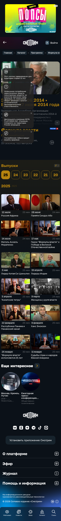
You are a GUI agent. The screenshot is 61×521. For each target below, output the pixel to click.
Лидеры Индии (39, 273)
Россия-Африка (9, 215)
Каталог (21, 52)
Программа (37, 52)
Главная (8, 52)
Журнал (10, 473)
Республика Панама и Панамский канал (13, 327)
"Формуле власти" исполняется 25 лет (12, 356)
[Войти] (47, 43)
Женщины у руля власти (44, 299)
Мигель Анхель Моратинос (9, 243)
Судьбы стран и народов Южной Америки (44, 356)
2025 (14, 186)
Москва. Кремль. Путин (10, 394)
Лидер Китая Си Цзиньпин (15, 273)
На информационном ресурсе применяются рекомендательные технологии (23, 495)
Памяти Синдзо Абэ (41, 215)
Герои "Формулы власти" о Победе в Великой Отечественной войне (45, 244)
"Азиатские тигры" (11, 299)
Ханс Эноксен (38, 326)
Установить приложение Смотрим (30, 440)
